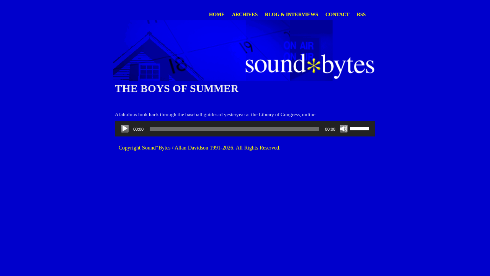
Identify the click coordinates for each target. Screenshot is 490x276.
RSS (361, 14)
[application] (245, 128)
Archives (245, 14)
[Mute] (344, 129)
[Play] (125, 129)
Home (217, 14)
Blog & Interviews (291, 14)
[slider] (360, 128)
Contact (337, 14)
